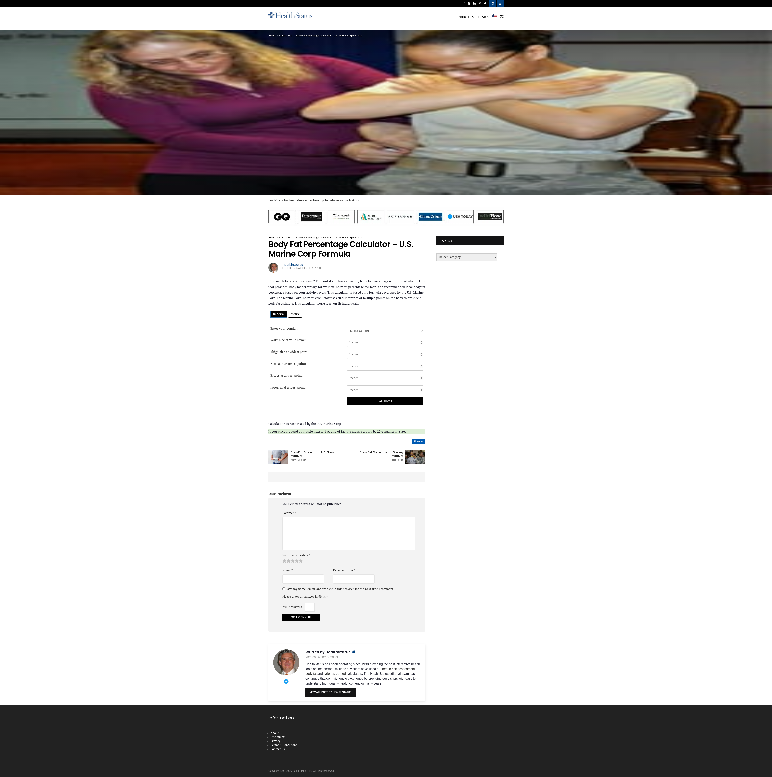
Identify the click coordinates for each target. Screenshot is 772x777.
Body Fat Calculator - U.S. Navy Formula (312, 456)
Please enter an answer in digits (305, 596)
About (274, 733)
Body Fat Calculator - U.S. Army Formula (381, 456)
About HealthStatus (474, 17)
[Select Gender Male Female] (385, 331)
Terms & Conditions (283, 745)
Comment (290, 513)
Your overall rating (296, 555)
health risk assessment (398, 669)
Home (271, 35)
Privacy (275, 741)
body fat (311, 673)
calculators (285, 35)
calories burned (335, 673)
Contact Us (277, 749)
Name (287, 570)
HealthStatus (292, 264)
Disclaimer (277, 737)
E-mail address (344, 570)
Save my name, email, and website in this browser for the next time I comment (339, 589)
